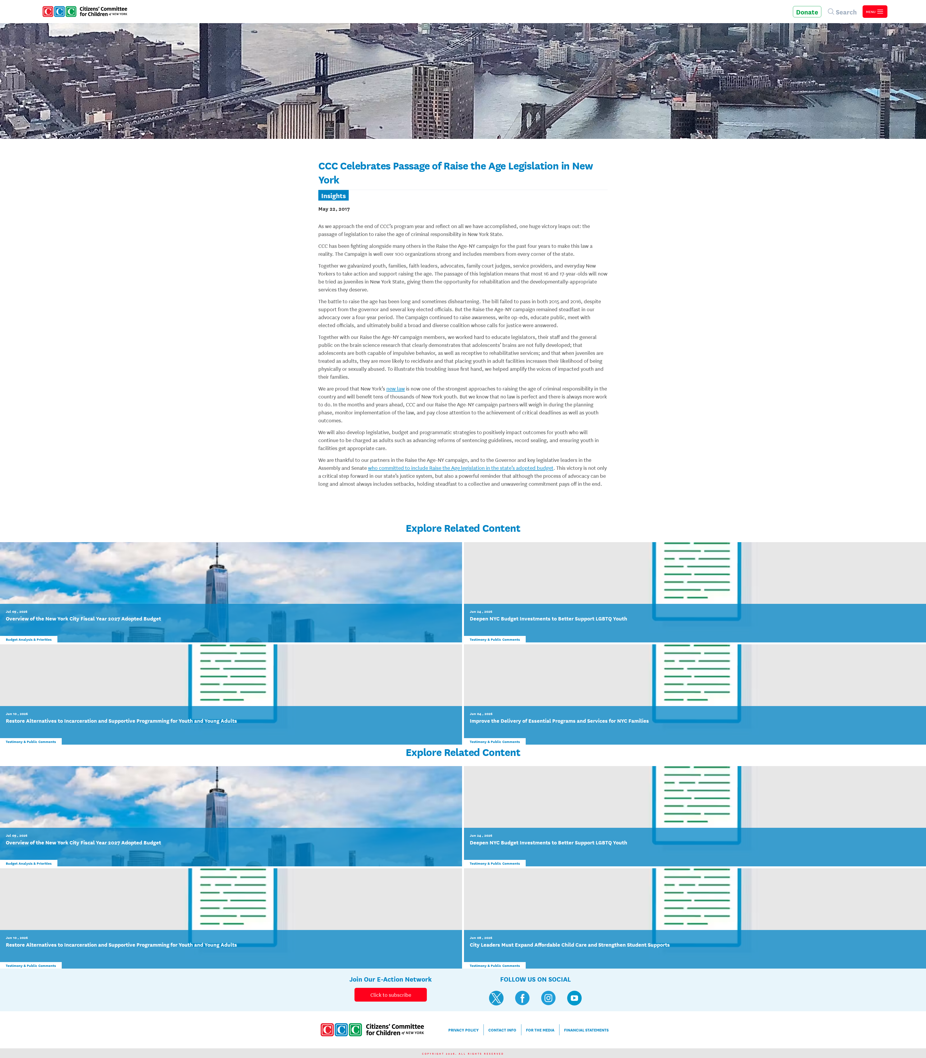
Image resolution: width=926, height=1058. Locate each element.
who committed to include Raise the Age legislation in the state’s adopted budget (460, 467)
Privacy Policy (463, 1030)
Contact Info (502, 1030)
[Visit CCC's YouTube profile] (574, 998)
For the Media (540, 1030)
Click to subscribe (390, 994)
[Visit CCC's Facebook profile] (522, 998)
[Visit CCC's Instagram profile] (548, 998)
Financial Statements (586, 1030)
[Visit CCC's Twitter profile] (496, 998)
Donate (807, 11)
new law (395, 388)
